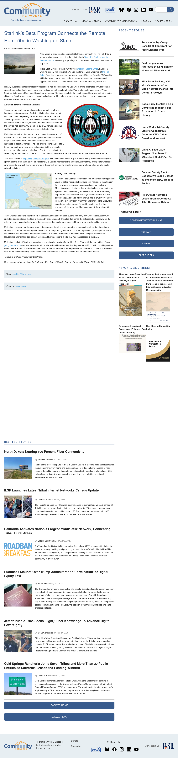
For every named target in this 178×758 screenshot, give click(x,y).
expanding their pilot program (36, 158)
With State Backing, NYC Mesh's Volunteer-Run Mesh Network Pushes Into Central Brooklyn (157, 87)
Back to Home (59, 705)
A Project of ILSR (80, 9)
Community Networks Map (146, 220)
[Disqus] (59, 329)
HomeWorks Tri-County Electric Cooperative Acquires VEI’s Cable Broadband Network (155, 132)
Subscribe (76, 746)
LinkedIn (143, 10)
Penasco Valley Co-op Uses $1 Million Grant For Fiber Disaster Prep (157, 45)
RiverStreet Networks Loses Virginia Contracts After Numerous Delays (156, 198)
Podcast (146, 232)
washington (21, 286)
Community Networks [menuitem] (119, 22)
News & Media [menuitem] (89, 22)
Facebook (129, 10)
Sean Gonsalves (45, 459)
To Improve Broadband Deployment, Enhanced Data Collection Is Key (132, 329)
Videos (146, 243)
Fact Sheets (146, 255)
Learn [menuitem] (144, 22)
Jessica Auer (44, 499)
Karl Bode (42, 583)
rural (29, 274)
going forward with (12, 245)
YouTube (151, 10)
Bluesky (121, 10)
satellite (15, 274)
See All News (59, 717)
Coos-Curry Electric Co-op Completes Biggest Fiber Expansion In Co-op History (157, 109)
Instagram (136, 10)
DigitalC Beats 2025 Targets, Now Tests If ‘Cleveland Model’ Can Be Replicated (157, 155)
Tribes (23, 274)
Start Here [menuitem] (161, 22)
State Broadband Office (87, 69)
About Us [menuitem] (69, 22)
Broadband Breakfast (47, 541)
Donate (110, 10)
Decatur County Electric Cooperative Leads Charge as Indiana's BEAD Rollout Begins (157, 177)
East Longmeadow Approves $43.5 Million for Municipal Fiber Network (157, 66)
